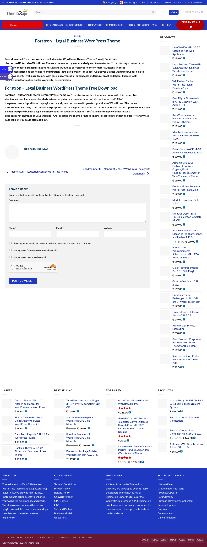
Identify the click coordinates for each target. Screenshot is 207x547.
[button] (174, 12)
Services (162, 509)
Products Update (167, 492)
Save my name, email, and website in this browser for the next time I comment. (53, 243)
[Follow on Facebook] (5, 525)
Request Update (167, 504)
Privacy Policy (62, 488)
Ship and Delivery (64, 509)
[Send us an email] (23, 525)
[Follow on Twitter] (17, 525)
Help (168, 25)
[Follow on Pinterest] (28, 525)
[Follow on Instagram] (11, 525)
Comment (14, 200)
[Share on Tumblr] (92, 131)
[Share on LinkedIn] (86, 131)
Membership (129, 2)
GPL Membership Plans (171, 488)
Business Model (63, 513)
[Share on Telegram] (98, 131)
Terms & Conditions (194, 2)
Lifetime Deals (166, 484)
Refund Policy (62, 492)
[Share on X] (63, 131)
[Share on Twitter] (69, 131)
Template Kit (95, 25)
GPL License (155, 2)
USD (7, 68)
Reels (132, 25)
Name (12, 228)
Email (59, 228)
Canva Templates (167, 517)
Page (154, 25)
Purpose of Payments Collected (175, 500)
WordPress (75, 25)
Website (108, 228)
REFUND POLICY (173, 2)
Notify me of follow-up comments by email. (35, 250)
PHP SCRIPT (143, 25)
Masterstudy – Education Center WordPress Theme (39, 171)
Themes (77, 36)
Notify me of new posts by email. (30, 257)
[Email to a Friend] (74, 131)
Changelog (111, 2)
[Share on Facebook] (57, 131)
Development (165, 513)
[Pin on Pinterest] (80, 131)
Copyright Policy (63, 496)
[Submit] (153, 12)
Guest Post (60, 517)
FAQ (144, 2)
